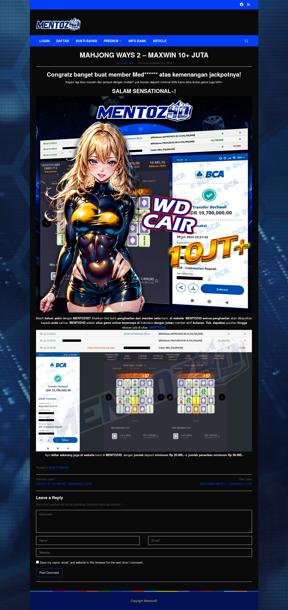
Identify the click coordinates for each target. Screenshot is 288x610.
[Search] (246, 40)
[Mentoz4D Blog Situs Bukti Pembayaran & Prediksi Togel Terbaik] (58, 23)
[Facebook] (241, 4)
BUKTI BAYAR (59, 467)
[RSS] (248, 4)
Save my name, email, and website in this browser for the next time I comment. (92, 562)
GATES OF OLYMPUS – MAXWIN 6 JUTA (64, 481)
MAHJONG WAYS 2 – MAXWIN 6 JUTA (226, 481)
